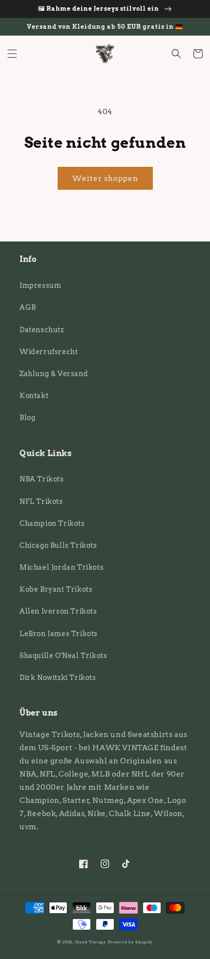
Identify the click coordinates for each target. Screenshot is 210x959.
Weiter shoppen (105, 178)
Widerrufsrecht (49, 352)
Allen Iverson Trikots (58, 611)
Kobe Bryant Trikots (56, 589)
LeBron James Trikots (59, 634)
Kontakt (34, 396)
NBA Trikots (42, 479)
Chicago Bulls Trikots (58, 545)
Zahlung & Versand (54, 374)
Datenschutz (42, 330)
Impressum (40, 285)
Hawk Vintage (90, 941)
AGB (28, 307)
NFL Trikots (41, 501)
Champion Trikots (52, 523)
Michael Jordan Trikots (62, 567)
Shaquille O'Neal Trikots (63, 655)
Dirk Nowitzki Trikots (58, 677)
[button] (12, 53)
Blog (27, 417)
